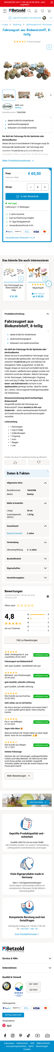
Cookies (27, 1049)
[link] (42, 11)
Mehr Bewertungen (16, 775)
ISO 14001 (33, 984)
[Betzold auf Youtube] (37, 1036)
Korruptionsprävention (16, 1046)
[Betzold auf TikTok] (28, 1036)
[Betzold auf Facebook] (5, 1036)
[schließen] (51, 2)
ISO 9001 (34, 990)
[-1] (30, 187)
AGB (32, 1043)
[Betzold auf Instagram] (12, 1036)
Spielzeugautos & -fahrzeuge (39, 24)
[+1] (44, 187)
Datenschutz (22, 1043)
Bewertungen (42, 1046)
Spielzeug (17, 24)
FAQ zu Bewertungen (27, 640)
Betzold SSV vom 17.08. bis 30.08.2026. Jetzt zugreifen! (24, 3)
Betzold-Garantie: (14, 533)
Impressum (9, 1043)
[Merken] (49, 47)
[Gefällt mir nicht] (39, 462)
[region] (27, 450)
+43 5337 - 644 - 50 (29, 929)
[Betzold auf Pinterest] (20, 1036)
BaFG (31, 1046)
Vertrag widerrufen (13, 1015)
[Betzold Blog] (47, 1036)
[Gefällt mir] (15, 462)
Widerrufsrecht (43, 1043)
